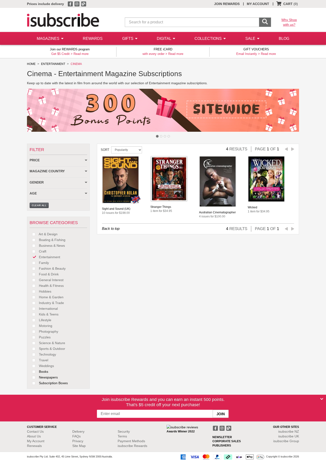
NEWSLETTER (222, 437)
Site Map (79, 446)
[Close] (321, 399)
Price (35, 160)
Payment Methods (131, 441)
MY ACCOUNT (258, 4)
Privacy (77, 441)
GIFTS (128, 39)
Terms (122, 436)
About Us (34, 436)
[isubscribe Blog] (83, 3)
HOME (31, 64)
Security (124, 431)
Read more (81, 54)
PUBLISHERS (221, 445)
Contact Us (35, 431)
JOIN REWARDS (227, 4)
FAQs (76, 436)
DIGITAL (164, 39)
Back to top (111, 228)
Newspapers (48, 377)
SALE (250, 39)
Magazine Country (47, 171)
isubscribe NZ (288, 431)
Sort (105, 150)
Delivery (78, 431)
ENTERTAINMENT (53, 64)
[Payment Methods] (221, 456)
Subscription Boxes (53, 383)
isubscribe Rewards (132, 446)
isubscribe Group (286, 441)
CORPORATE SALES (226, 441)
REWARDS (93, 39)
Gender (37, 182)
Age (33, 193)
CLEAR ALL (39, 205)
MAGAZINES (48, 39)
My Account (35, 441)
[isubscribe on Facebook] (70, 3)
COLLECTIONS (209, 39)
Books (43, 371)
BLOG (284, 39)
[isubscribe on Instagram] (77, 3)
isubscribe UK (288, 436)
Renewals (34, 446)
